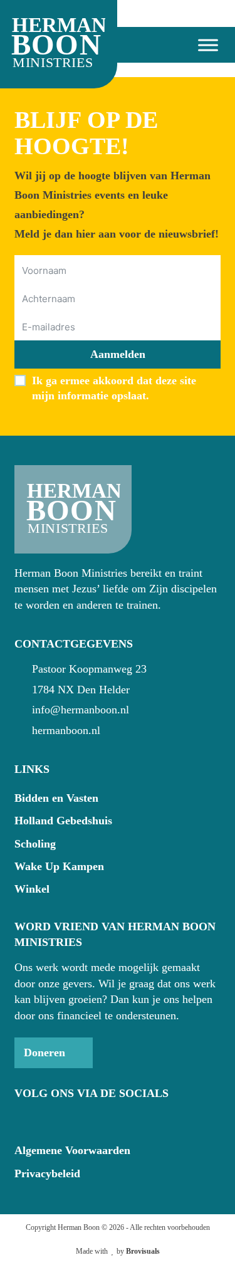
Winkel (32, 889)
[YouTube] (45, 1119)
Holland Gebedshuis (63, 820)
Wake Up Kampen (59, 866)
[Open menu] (203, 45)
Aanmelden (117, 354)
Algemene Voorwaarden (72, 1150)
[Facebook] (22, 1119)
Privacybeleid (47, 1173)
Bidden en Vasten (56, 798)
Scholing (35, 843)
